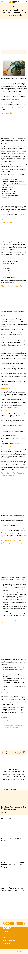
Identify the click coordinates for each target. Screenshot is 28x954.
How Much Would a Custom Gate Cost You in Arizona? (13, 808)
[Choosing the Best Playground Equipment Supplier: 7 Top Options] (14, 852)
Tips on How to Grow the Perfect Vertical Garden (13, 727)
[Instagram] (10, 951)
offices (24, 153)
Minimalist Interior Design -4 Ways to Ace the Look (20, 753)
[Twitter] (17, 951)
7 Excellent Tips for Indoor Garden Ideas (11, 720)
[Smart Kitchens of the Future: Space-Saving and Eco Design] (14, 878)
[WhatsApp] (20, 56)
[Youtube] (21, 951)
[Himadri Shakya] (14, 763)
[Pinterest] (17, 56)
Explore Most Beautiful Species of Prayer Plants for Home (14, 723)
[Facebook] (14, 56)
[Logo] (14, 1)
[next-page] (6, 812)
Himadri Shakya (10, 52)
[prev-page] (2, 812)
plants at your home (5, 421)
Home (9, 6)
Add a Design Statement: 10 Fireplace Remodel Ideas (7, 753)
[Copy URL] (11, 56)
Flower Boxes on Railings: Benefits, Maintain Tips (12, 725)
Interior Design (16, 6)
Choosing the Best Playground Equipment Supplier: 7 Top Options (12, 864)
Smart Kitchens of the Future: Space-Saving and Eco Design (12, 889)
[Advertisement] (14, 35)
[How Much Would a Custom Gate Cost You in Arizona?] (14, 798)
